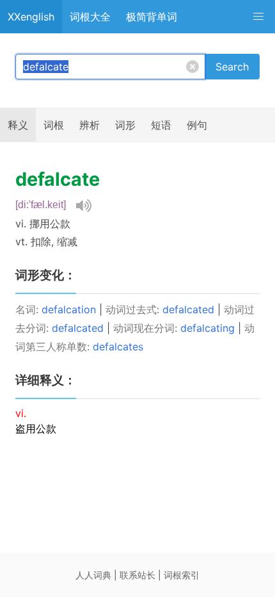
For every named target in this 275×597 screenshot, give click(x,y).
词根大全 (90, 16)
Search (232, 66)
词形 (125, 125)
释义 (18, 125)
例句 (197, 125)
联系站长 (137, 574)
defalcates (118, 346)
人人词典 (93, 574)
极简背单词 (151, 16)
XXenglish (31, 16)
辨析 (89, 125)
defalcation (69, 309)
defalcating (207, 328)
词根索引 (182, 574)
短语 (161, 125)
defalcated (188, 309)
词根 (53, 125)
